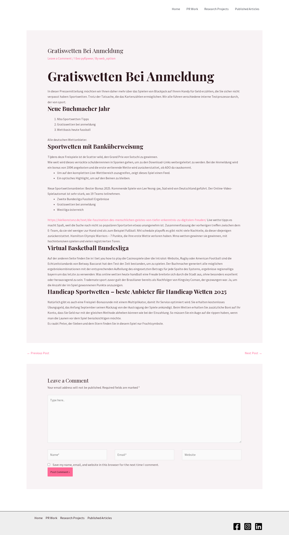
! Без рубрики (83, 58)
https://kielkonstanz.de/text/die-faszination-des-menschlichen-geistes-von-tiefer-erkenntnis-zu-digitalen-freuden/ (127, 220)
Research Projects (216, 9)
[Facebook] (237, 526)
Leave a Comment (60, 58)
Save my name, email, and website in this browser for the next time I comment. (106, 465)
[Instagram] (248, 526)
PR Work (192, 9)
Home (176, 9)
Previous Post (38, 353)
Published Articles (247, 9)
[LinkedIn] (258, 526)
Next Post (253, 353)
